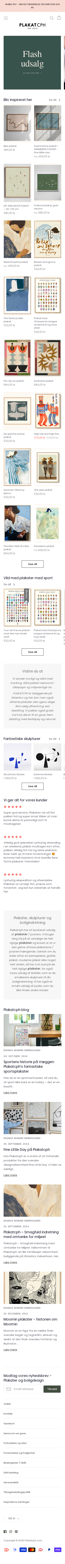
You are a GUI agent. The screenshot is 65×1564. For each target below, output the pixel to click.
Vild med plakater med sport (28, 578)
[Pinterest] (15, 1531)
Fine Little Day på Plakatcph (27, 1149)
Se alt (53, 100)
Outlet (7, 1404)
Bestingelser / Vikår (15, 1462)
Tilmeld (52, 1389)
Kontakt (8, 1413)
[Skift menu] (6, 17)
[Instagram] (9, 1531)
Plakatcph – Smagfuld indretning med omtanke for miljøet (31, 1234)
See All (32, 564)
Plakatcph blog (16, 1009)
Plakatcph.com (33, 1540)
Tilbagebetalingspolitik (17, 1492)
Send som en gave (15, 1433)
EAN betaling (11, 1472)
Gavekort (9, 1423)
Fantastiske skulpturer (22, 738)
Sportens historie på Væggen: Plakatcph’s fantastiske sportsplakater (29, 1066)
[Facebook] (3, 1531)
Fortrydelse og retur (15, 1443)
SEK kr (11, 1518)
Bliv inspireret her (18, 99)
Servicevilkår (11, 1482)
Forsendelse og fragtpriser (19, 1453)
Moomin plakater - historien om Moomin (30, 1322)
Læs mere (10, 1092)
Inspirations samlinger (17, 1502)
